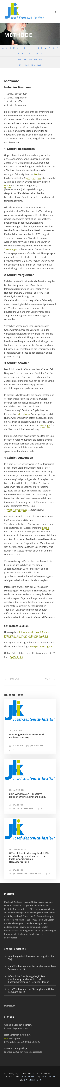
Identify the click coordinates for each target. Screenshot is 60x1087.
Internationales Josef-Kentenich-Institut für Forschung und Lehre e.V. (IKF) (28, 634)
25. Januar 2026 (17, 790)
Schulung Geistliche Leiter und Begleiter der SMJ (26, 736)
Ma (19, 59)
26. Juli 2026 (15, 730)
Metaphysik (24, 414)
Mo (30, 59)
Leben (7, 185)
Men (33, 65)
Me (24, 59)
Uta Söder (18, 745)
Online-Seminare (25, 809)
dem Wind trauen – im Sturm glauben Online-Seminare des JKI (27, 795)
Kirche (45, 527)
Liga (6, 1038)
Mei (26, 65)
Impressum (9, 1005)
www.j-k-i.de (16, 656)
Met (39, 65)
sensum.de (27, 1076)
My (40, 59)
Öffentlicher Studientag (29, 874)
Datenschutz (32, 1080)
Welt (36, 174)
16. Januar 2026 (17, 849)
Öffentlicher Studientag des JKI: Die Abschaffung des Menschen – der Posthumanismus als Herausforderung (29, 857)
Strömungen (10, 249)
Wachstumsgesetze (17, 509)
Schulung (39, 745)
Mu (35, 59)
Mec (21, 65)
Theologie (45, 425)
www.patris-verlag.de (41, 646)
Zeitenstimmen (33, 178)
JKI (31, 745)
